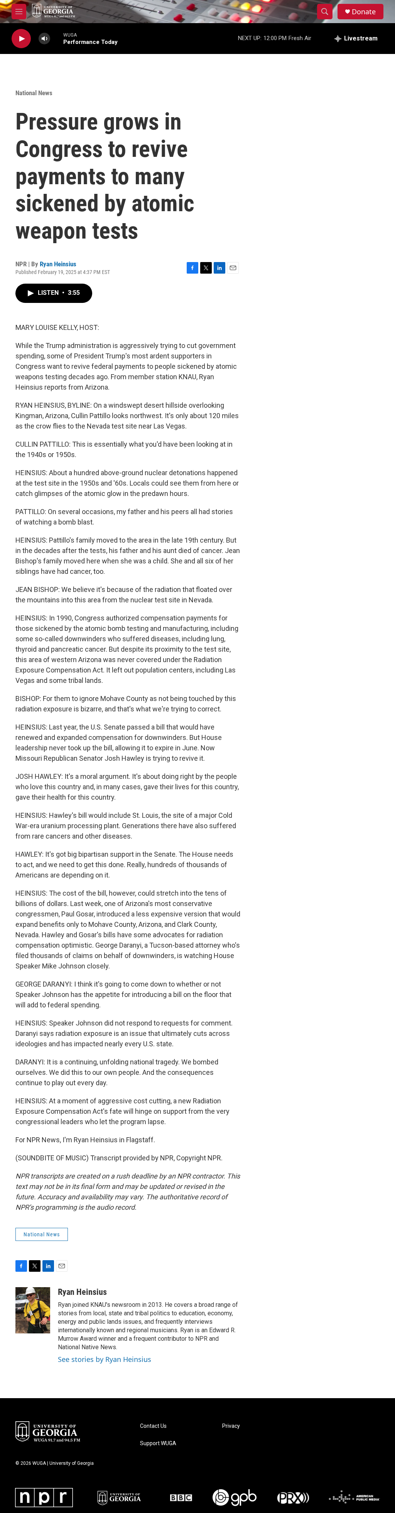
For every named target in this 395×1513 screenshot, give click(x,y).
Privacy (231, 1426)
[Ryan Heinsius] (32, 1310)
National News (33, 93)
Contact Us (153, 1426)
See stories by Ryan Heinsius (104, 1359)
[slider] (57, 38)
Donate (364, 12)
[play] (21, 38)
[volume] (44, 38)
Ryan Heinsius (58, 264)
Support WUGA (158, 1443)
